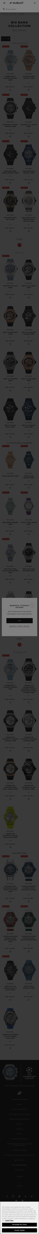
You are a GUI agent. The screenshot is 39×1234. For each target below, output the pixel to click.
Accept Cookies (19, 1230)
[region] (19, 1218)
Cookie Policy (9, 1220)
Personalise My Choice (19, 1224)
